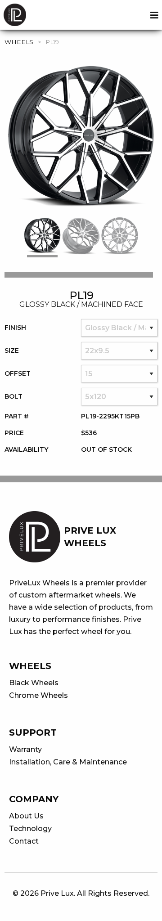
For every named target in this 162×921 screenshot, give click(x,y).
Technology (30, 828)
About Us (26, 816)
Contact (24, 841)
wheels (18, 41)
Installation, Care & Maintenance (68, 762)
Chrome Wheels (38, 695)
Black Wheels (33, 682)
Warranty (25, 749)
